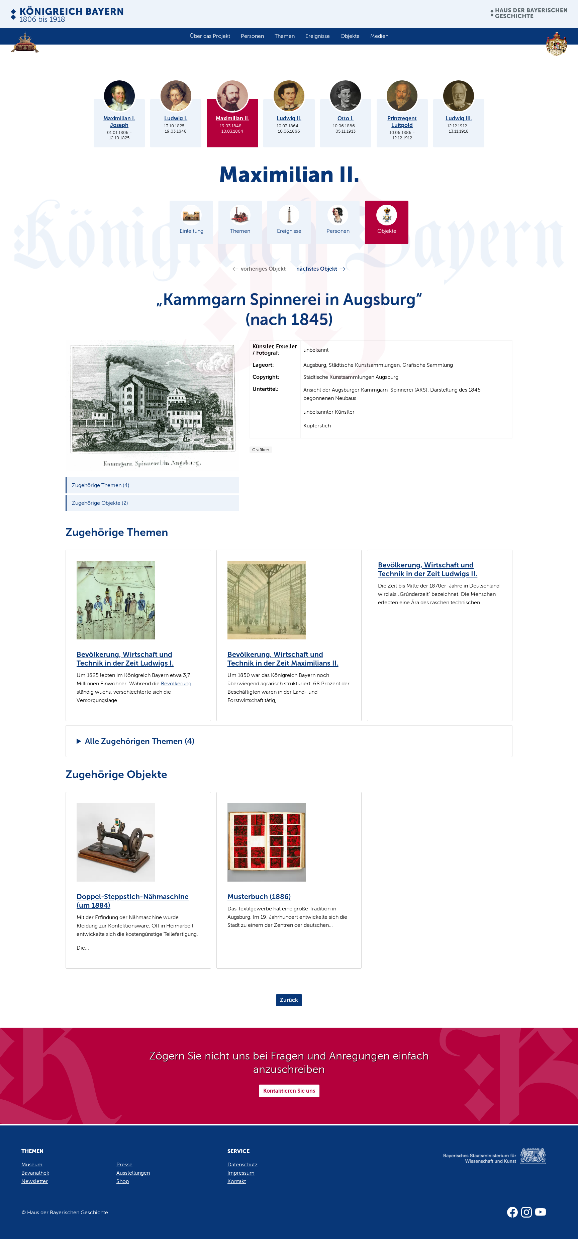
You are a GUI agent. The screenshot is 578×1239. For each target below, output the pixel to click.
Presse (124, 1164)
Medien (379, 36)
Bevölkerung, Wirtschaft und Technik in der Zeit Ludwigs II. (427, 569)
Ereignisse (317, 36)
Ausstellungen (133, 1173)
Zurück (289, 1000)
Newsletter (34, 1181)
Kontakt (236, 1181)
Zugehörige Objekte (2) (100, 503)
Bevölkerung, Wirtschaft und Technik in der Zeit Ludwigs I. (125, 659)
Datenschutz (242, 1164)
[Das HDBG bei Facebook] (512, 1212)
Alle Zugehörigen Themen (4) (139, 741)
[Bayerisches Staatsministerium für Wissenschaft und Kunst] (484, 1162)
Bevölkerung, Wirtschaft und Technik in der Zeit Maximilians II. (283, 659)
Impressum (241, 1173)
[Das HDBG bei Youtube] (540, 1212)
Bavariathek (35, 1173)
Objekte (350, 36)
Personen (252, 36)
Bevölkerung (176, 683)
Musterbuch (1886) (259, 896)
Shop (122, 1181)
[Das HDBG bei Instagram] (526, 1212)
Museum (31, 1164)
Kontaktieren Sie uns (289, 1091)
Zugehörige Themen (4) (100, 485)
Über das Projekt (210, 36)
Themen (285, 36)
